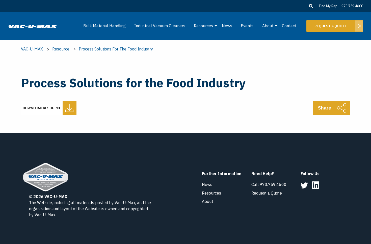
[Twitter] (304, 184)
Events (247, 25)
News (227, 25)
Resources (203, 25)
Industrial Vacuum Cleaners (159, 25)
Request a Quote (266, 193)
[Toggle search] (311, 6)
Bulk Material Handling (104, 25)
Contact (289, 25)
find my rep (328, 6)
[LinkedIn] (315, 184)
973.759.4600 (352, 6)
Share (324, 108)
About (267, 25)
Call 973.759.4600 (268, 184)
